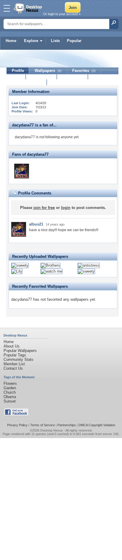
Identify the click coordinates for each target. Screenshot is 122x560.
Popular (74, 40)
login (65, 207)
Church (10, 392)
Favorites (84, 70)
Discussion (72, 76)
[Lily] (17, 271)
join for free (44, 207)
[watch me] (51, 271)
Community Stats (18, 359)
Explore (31, 40)
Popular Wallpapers (20, 350)
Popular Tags (15, 355)
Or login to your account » (62, 14)
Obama (10, 397)
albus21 (36, 224)
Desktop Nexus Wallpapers (28, 8)
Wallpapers (48, 70)
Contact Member (27, 82)
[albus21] (22, 171)
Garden (10, 388)
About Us (12, 346)
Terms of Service (42, 425)
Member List (14, 364)
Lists (55, 40)
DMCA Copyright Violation (96, 425)
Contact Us (13, 368)
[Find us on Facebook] (16, 414)
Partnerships (66, 425)
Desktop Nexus (51, 430)
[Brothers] (50, 265)
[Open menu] (6, 8)
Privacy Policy (17, 425)
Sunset (10, 401)
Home (11, 40)
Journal (41, 76)
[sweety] (20, 265)
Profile (18, 70)
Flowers (10, 383)
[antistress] (89, 265)
